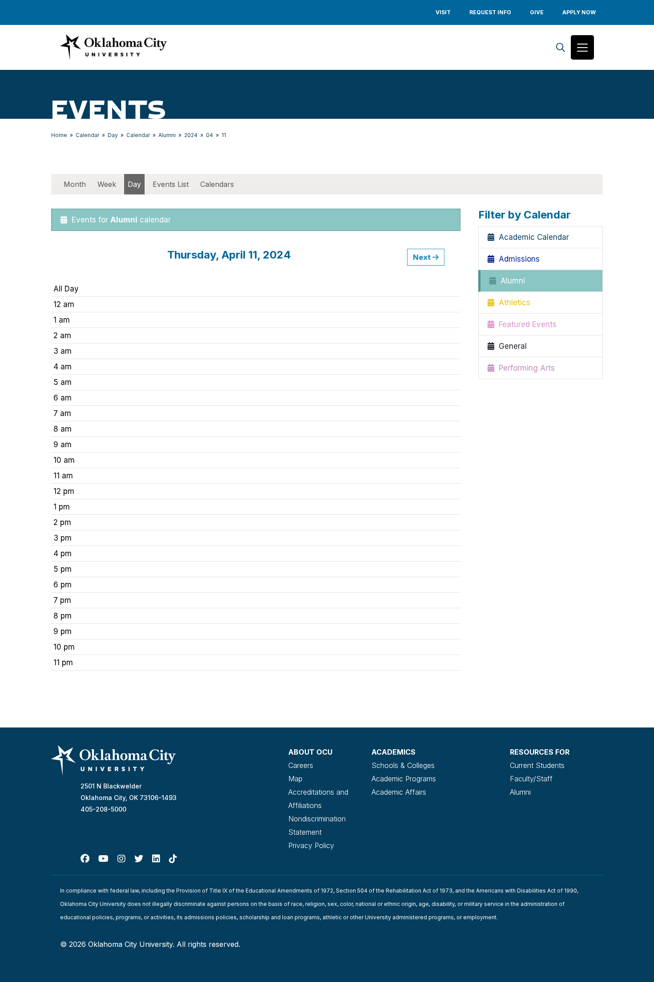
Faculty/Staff (531, 778)
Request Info (490, 12)
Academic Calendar (531, 237)
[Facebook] (85, 858)
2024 (191, 135)
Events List (171, 184)
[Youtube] (103, 858)
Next (422, 257)
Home (59, 135)
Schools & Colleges (403, 765)
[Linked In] (156, 858)
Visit (443, 12)
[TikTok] (173, 858)
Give (537, 12)
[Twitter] (138, 858)
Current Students (537, 765)
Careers (300, 765)
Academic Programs (403, 778)
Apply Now (579, 12)
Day (113, 135)
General (510, 346)
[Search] (560, 47)
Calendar (87, 135)
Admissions (517, 259)
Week (106, 184)
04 (209, 135)
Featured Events (525, 324)
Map (295, 778)
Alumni (167, 135)
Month (75, 184)
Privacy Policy (311, 845)
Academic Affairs (398, 792)
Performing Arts (524, 368)
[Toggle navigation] (582, 47)
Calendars (217, 184)
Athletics (512, 302)
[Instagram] (121, 858)
